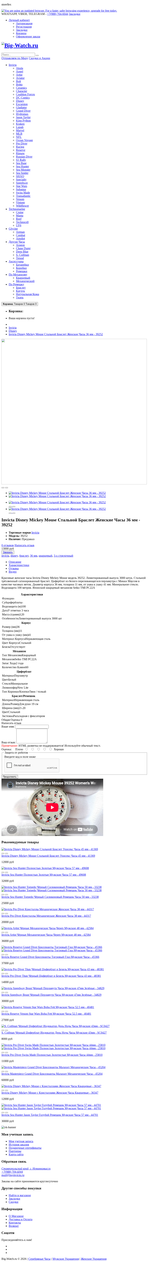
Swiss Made (23, 192)
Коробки (21, 268)
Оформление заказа (28, 36)
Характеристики (19, 565)
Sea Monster (23, 169)
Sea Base (21, 163)
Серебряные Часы (39, 1258)
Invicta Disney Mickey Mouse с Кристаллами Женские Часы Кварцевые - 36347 (49, 1092)
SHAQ (20, 176)
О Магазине (16, 1216)
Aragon (20, 245)
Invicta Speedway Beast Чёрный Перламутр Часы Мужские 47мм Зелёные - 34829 (51, 994)
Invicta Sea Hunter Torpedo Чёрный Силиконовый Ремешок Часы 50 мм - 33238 (50, 896)
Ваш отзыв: (8, 742)
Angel (19, 71)
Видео (13, 571)
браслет (24, 555)
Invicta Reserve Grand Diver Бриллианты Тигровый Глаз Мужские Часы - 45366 (50, 956)
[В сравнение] (6, 487)
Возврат (14, 1225)
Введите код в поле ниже (20, 756)
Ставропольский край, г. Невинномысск (26, 1168)
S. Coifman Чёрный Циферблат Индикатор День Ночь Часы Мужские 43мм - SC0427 (54, 1032)
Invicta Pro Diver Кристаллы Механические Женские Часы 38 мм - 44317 (46, 915)
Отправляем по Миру (14, 58)
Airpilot (20, 238)
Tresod (20, 258)
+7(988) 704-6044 (12, 1171)
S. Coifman (22, 254)
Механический (25, 281)
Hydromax (22, 114)
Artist (19, 74)
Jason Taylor (23, 117)
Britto (19, 84)
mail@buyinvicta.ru (12, 1175)
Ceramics (21, 87)
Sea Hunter (22, 166)
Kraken (20, 123)
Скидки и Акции (39, 58)
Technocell (22, 222)
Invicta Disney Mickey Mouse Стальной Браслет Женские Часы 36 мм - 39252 (56, 334)
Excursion (22, 104)
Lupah (19, 127)
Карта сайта (16, 1154)
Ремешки (21, 271)
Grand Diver (23, 110)
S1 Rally (21, 159)
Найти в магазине (20, 1195)
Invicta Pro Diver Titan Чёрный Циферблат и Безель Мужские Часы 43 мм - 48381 (51, 975)
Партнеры (15, 1151)
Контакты (15, 1222)
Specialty (21, 179)
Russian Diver (24, 156)
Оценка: (6, 749)
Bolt (18, 81)
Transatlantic (23, 195)
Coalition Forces (25, 94)
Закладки (21, 29)
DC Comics (23, 97)
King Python (23, 120)
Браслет (21, 287)
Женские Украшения (93, 1258)
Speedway (22, 182)
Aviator (20, 78)
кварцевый (45, 555)
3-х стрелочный (63, 555)
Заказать (8, 552)
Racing (20, 146)
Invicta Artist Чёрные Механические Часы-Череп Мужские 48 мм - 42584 (46, 934)
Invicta (13, 327)
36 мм (33, 555)
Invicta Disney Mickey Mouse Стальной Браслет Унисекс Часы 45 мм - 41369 (48, 855)
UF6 (18, 225)
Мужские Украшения (66, 1258)
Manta (19, 215)
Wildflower (22, 205)
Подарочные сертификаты (25, 1147)
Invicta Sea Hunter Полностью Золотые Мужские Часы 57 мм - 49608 (43, 874)
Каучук (20, 290)
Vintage (20, 202)
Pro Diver (21, 143)
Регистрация (24, 26)
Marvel (20, 130)
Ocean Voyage (24, 140)
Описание (15, 561)
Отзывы (14, 568)
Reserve (20, 150)
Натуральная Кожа (27, 294)
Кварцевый (23, 277)
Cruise (19, 212)
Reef (18, 218)
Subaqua (21, 189)
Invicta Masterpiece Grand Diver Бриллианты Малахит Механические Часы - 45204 (51, 1073)
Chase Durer (23, 248)
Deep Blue (22, 251)
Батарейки (22, 264)
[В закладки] (2, 487)
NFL (19, 136)
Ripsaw (20, 153)
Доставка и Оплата (20, 1219)
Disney (20, 100)
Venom (20, 199)
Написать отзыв (24, 545)
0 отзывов (7, 545)
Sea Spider (22, 173)
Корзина (21, 33)
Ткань (19, 297)
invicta (5, 555)
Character (21, 91)
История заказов (19, 1144)
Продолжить (10, 776)
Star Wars (21, 186)
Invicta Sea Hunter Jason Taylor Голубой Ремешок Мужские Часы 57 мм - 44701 (49, 1114)
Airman (20, 231)
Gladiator (21, 107)
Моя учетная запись (21, 1141)
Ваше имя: (7, 726)
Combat (20, 235)
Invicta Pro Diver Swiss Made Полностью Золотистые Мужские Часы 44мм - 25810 (51, 1054)
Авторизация (24, 23)
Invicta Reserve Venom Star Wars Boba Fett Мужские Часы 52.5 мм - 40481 (46, 1013)
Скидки (13, 1201)
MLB (19, 133)
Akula (19, 68)
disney (14, 555)
